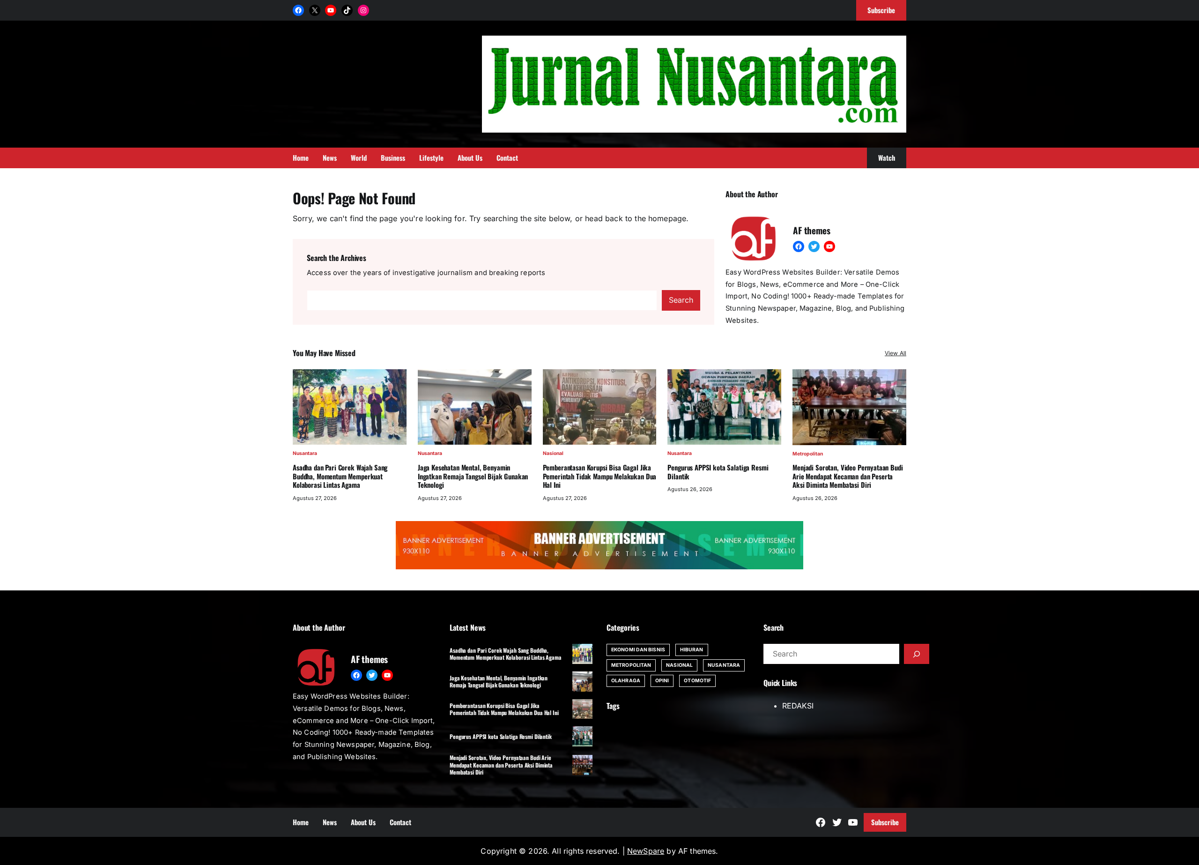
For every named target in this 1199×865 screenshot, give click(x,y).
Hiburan (691, 650)
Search (681, 300)
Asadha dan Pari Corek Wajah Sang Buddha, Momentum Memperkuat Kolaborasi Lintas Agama (340, 476)
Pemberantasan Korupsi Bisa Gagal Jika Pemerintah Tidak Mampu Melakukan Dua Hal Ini (600, 476)
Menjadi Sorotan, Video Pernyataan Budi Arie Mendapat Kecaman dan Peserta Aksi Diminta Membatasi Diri (847, 476)
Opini (662, 681)
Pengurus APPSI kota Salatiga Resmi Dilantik (717, 472)
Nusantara (305, 453)
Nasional (553, 453)
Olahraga (625, 681)
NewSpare (645, 851)
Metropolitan (807, 454)
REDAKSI (798, 705)
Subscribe (885, 822)
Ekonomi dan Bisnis (638, 650)
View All (895, 353)
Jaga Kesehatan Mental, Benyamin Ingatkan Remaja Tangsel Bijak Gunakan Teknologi (473, 476)
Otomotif (697, 681)
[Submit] (916, 654)
